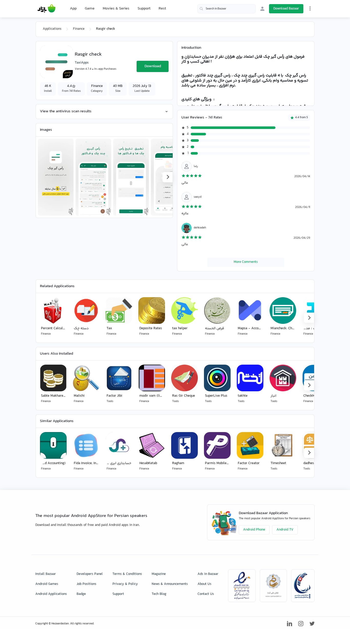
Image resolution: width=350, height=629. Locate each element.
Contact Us (206, 594)
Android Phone (254, 530)
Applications (52, 29)
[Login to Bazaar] (262, 8)
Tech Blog (159, 594)
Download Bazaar (286, 9)
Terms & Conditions (127, 574)
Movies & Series (116, 8)
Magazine (159, 574)
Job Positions (86, 584)
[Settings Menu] (310, 8)
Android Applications (51, 594)
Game (90, 9)
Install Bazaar (45, 574)
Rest (162, 9)
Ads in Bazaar (208, 574)
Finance (79, 29)
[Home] (46, 8)
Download (153, 66)
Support (144, 8)
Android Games (46, 584)
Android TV (284, 530)
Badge (81, 594)
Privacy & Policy (125, 584)
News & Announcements (170, 584)
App (73, 9)
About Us (204, 584)
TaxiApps (82, 63)
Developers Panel (90, 574)
